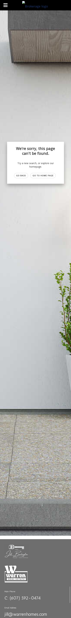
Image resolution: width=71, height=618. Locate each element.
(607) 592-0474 (25, 598)
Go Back (21, 175)
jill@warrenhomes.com (25, 614)
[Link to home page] (35, 5)
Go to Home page (43, 175)
